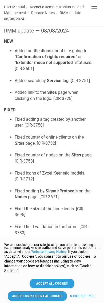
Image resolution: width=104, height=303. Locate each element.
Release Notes (43, 13)
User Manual (14, 7)
